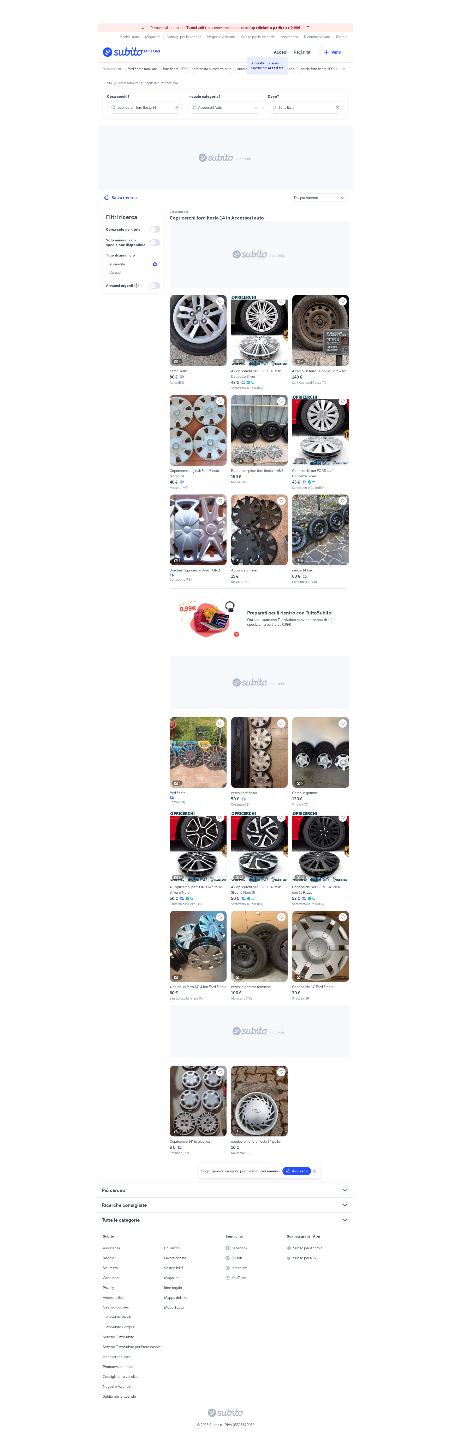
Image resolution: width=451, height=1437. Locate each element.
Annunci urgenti (119, 285)
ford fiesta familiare (142, 68)
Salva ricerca (124, 197)
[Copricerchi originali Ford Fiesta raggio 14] (198, 442)
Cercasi (115, 272)
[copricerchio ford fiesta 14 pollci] (259, 1110)
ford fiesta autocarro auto (212, 68)
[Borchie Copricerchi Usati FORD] (198, 539)
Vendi (337, 52)
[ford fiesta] (198, 762)
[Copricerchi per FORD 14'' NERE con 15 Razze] (320, 858)
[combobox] (145, 107)
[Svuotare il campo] (177, 107)
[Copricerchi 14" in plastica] (198, 1110)
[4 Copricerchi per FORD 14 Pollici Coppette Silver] (259, 342)
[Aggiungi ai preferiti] (220, 301)
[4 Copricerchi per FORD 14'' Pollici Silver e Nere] (198, 858)
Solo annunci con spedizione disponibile (125, 242)
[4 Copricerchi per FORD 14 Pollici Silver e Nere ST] (259, 858)
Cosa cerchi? (118, 96)
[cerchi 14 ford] (320, 539)
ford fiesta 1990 (175, 68)
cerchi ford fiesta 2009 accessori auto (329, 68)
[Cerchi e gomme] (320, 762)
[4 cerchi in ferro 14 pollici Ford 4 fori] (320, 342)
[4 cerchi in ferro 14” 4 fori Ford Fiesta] (198, 956)
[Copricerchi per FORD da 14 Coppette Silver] (320, 442)
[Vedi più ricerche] (344, 69)
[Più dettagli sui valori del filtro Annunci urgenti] (136, 285)
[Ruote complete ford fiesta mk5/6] (259, 442)
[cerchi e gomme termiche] (259, 956)
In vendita (117, 264)
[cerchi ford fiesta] (259, 762)
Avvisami (300, 1171)
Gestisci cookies (116, 1307)
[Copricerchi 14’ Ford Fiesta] (320, 956)
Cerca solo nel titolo (123, 229)
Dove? (273, 96)
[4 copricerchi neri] (259, 539)
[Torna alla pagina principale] (133, 52)
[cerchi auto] (198, 342)
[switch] (154, 229)
